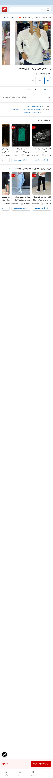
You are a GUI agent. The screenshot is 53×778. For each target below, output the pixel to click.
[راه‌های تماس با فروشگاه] (4, 754)
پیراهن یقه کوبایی (27, 109)
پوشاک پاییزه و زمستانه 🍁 (28, 17)
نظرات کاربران (32, 89)
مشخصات (46, 89)
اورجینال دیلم (46, 17)
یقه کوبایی (38, 109)
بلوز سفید (27, 112)
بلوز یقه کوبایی (36, 112)
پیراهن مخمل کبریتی (8, 17)
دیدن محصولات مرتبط (41, 763)
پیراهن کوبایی (16, 109)
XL (40, 80)
